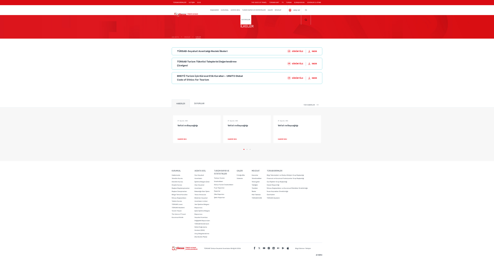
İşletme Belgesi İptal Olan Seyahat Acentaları (202, 185)
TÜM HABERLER (309, 105)
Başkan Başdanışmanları (181, 188)
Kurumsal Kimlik (177, 217)
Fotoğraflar (241, 175)
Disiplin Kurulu (177, 185)
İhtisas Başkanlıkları (179, 198)
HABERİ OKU (182, 139)
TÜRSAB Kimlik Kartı (202, 224)
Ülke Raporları (219, 194)
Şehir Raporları (219, 197)
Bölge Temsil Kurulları (180, 195)
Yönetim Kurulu (177, 178)
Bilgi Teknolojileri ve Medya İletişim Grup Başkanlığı (285, 175)
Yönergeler (256, 182)
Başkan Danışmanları (179, 191)
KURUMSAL (225, 10)
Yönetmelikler (257, 178)
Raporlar (217, 191)
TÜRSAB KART (274, 2)
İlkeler (254, 191)
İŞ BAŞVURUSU (299, 2)
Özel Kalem (271, 195)
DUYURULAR (245, 19)
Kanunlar (255, 175)
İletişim (308, 248)
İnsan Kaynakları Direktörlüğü (277, 191)
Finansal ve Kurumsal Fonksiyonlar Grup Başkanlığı (285, 178)
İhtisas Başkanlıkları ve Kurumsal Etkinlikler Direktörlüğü (287, 188)
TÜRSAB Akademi (178, 207)
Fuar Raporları (219, 188)
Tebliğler (255, 185)
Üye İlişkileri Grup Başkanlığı (277, 182)
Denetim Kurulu (177, 182)
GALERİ (270, 10)
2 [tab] (247, 149)
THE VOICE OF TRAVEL (259, 2)
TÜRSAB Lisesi (177, 204)
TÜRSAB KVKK (257, 198)
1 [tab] (244, 149)
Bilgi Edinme (299, 248)
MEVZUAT (278, 10)
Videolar (240, 178)
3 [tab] (250, 149)
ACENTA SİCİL (235, 10)
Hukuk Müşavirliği (273, 185)
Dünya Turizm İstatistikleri (223, 185)
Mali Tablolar (256, 195)
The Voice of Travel (179, 214)
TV (283, 2)
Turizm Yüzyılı (177, 211)
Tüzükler (255, 188)
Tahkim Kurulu (177, 201)
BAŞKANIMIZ (214, 10)
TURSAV (289, 2)
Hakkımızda (176, 175)
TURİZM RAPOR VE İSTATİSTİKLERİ (254, 10)
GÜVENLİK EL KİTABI (314, 2)
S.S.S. (199, 2)
